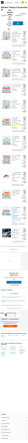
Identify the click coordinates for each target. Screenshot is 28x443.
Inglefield (17, 335)
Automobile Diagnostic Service (3, 353)
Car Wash (3, 355)
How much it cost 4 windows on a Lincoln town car (12, 305)
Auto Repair (15, 246)
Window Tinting (15, 35)
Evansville (9, 246)
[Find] (22, 2)
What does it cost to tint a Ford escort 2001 (11, 297)
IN (5, 246)
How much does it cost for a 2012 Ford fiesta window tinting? (12, 301)
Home (2, 246)
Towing (20, 346)
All (12, 15)
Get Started (18, 23)
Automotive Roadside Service (23, 350)
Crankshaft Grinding (21, 353)
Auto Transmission (4, 347)
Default (23, 13)
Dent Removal (13, 349)
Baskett (23, 335)
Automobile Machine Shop (13, 347)
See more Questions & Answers (14, 308)
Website (13, 36)
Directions (18, 36)
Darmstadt (10, 335)
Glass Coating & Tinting (17, 158)
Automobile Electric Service (13, 353)
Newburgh (3, 335)
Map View (5, 15)
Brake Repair (3, 349)
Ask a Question (14, 293)
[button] (26, 2)
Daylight (2, 336)
